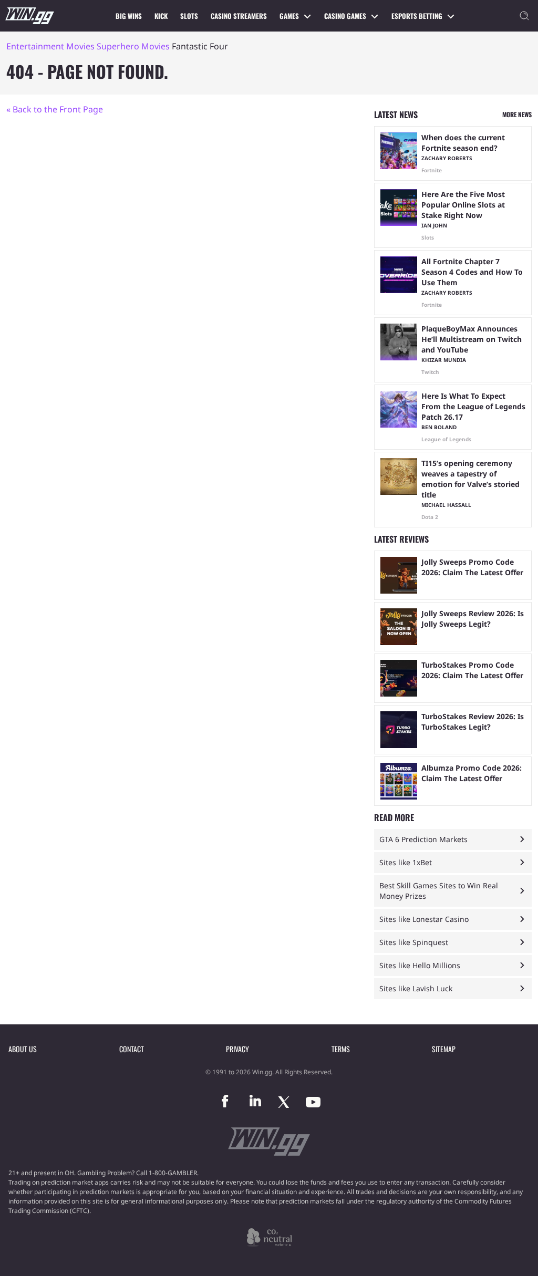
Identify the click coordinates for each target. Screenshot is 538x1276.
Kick (161, 16)
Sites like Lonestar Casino (424, 919)
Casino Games (345, 16)
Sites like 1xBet (405, 862)
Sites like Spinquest (413, 942)
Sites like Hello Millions (419, 965)
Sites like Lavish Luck (415, 988)
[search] (524, 15)
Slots (189, 16)
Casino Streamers (239, 16)
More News (517, 114)
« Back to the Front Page (54, 109)
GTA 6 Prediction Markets (423, 839)
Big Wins (129, 16)
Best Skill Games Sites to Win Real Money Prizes (438, 890)
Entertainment (35, 46)
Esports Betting (416, 16)
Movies (80, 46)
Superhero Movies (133, 46)
